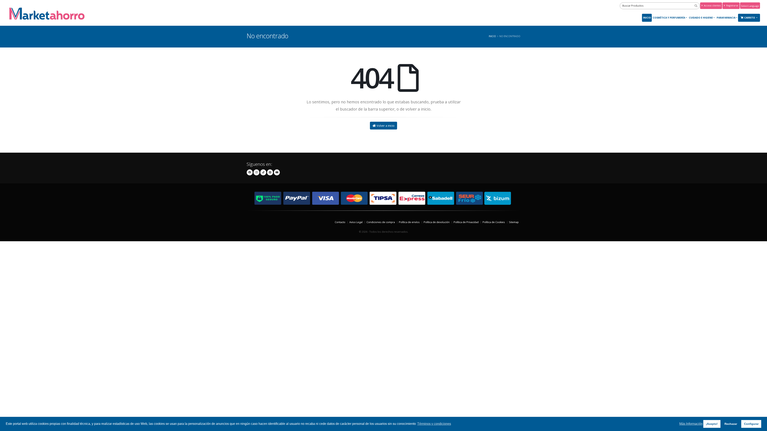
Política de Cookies (494, 222)
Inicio (647, 17)
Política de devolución (437, 222)
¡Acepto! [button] (712, 423)
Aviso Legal (356, 222)
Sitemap (514, 222)
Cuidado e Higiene (701, 17)
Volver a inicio (385, 126)
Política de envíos (409, 222)
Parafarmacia (726, 17)
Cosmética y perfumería (669, 17)
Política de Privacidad (466, 222)
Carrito (750, 17)
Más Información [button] (691, 423)
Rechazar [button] (730, 423)
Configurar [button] (751, 423)
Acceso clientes (712, 5)
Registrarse (732, 5)
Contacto (340, 222)
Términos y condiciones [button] (434, 423)
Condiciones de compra (381, 222)
